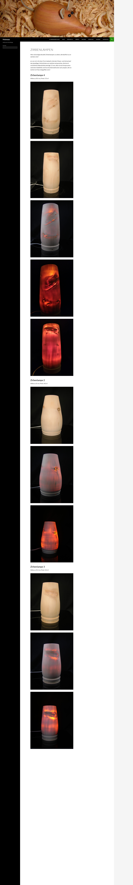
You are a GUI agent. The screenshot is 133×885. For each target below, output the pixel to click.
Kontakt (98, 39)
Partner (84, 39)
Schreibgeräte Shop (54, 39)
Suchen (4, 45)
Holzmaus (6, 39)
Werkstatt (91, 39)
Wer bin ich (70, 39)
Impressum (105, 39)
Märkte (77, 39)
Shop (63, 39)
